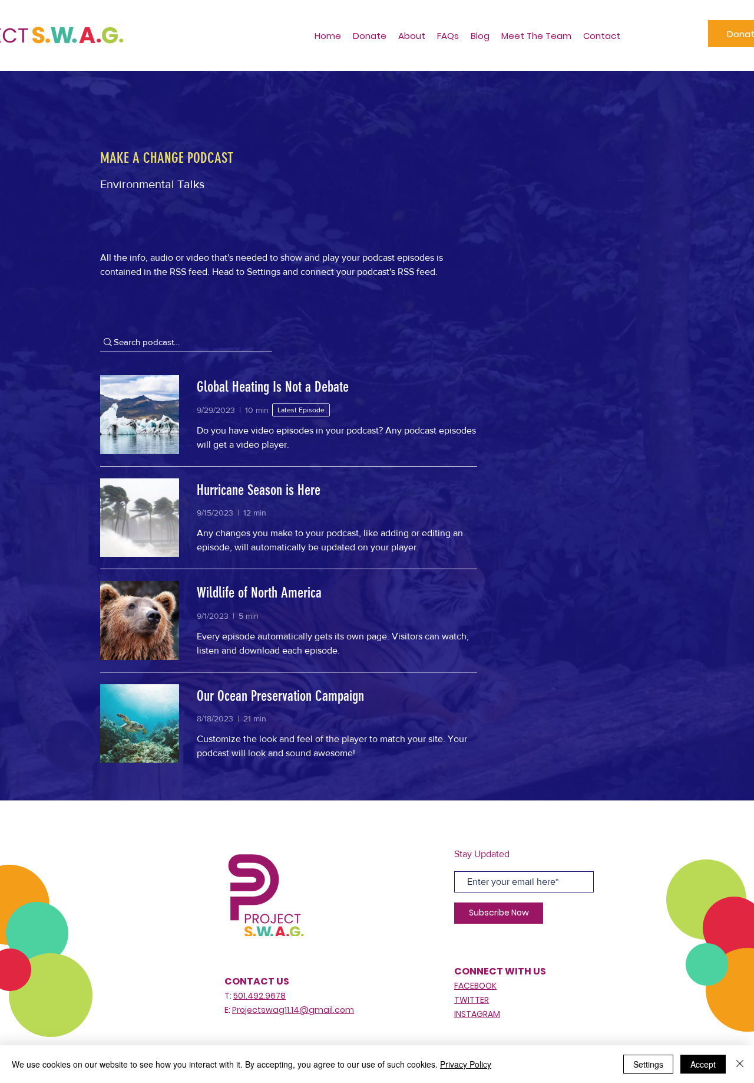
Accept (703, 1064)
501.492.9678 (259, 996)
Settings (648, 1064)
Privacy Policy (465, 1064)
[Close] (740, 1064)
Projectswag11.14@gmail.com (293, 1010)
